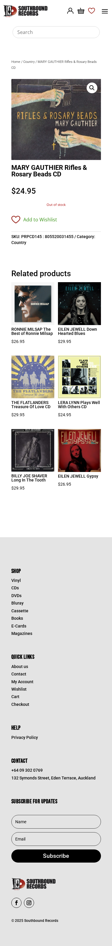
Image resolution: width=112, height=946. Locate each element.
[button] (92, 88)
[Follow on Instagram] (29, 903)
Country (29, 62)
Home (15, 62)
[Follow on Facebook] (16, 903)
